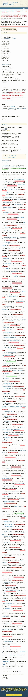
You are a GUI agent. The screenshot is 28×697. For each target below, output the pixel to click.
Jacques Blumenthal (8, 197)
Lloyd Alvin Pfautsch (8, 641)
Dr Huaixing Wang (9, 90)
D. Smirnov (14, 157)
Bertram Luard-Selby (8, 416)
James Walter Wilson (8, 619)
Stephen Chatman (7, 230)
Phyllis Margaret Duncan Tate (9, 564)
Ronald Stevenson (7, 536)
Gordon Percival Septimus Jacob (10, 352)
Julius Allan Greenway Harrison (10, 311)
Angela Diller (6, 258)
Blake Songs (16, 276)
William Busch (6, 212)
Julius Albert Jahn (7, 358)
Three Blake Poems (17, 506)
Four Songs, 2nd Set (10, 329)
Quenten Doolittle (7, 263)
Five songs (24, 516)
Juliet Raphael (6, 476)
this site (8, 691)
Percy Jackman (7, 347)
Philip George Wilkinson (8, 603)
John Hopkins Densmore (8, 247)
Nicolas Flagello (7, 279)
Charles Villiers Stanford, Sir (9, 526)
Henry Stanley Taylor (8, 569)
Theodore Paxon (7, 458)
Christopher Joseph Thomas (9, 573)
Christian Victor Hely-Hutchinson (10, 316)
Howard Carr (6, 227)
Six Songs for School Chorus (18, 370)
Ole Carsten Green (7, 306)
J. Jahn (5, 157)
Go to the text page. (7, 111)
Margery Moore (7, 444)
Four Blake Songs (17, 389)
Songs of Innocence (19, 166)
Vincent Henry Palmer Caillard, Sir (10, 220)
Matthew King (6, 373)
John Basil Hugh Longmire (9, 411)
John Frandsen (7, 294)
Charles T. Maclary (7, 426)
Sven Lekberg (6, 398)
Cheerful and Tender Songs (14, 340)
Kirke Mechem (7, 437)
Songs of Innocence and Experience (8, 166)
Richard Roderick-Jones (8, 496)
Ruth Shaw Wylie (7, 624)
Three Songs (21, 248)
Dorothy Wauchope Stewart (9, 542)
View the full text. (6, 646)
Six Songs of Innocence (8, 524)
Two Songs (24, 291)
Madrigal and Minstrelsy (6, 478)
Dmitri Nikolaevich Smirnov (9, 509)
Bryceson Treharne (7, 582)
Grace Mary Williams (8, 611)
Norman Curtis (7, 242)
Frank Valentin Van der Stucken (10, 587)
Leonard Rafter (7, 468)
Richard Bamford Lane (8, 383)
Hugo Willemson (7, 608)
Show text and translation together (9, 29)
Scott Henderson (7, 324)
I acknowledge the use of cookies (14, 694)
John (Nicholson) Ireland (8, 343)
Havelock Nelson (7, 449)
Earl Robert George (7, 299)
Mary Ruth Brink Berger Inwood (10, 337)
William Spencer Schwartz (9, 501)
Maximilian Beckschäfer (8, 182)
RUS (9, 130)
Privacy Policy (6, 690)
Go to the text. (6, 655)
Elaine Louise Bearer (8, 177)
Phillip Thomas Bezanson (8, 187)
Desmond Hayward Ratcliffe (9, 486)
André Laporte (7, 393)
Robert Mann (6, 432)
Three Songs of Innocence (7, 355)
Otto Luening (6, 421)
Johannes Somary (7, 521)
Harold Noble (6, 453)
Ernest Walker (6, 597)
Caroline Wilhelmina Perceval (9, 463)
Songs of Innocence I (12, 296)
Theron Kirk (6, 378)
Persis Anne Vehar (7, 593)
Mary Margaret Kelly (8, 368)
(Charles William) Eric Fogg (9, 289)
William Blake (6, 165)
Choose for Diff (4, 124)
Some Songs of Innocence (6, 386)
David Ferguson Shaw (8, 505)
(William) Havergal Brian (8, 207)
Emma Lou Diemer (7, 252)
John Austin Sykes (7, 559)
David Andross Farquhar (8, 274)
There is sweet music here (13, 233)
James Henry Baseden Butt (9, 215)
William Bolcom (7, 202)
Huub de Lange (7, 388)
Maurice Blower (7, 192)
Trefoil (8, 623)
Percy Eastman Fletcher (8, 284)
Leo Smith (6, 514)
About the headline (5, 160)
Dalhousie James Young (8, 633)
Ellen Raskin (6, 481)
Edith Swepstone (7, 554)
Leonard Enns (6, 268)
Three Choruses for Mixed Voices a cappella (12, 590)
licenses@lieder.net (4, 19)
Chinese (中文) (7, 661)
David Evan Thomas (8, 578)
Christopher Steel (7, 531)
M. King (9, 157)
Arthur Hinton (6, 327)
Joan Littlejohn (7, 403)
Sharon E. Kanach (7, 363)
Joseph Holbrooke (7, 332)
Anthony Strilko (7, 549)
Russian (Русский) (8, 664)
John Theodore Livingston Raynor (10, 491)
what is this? (13, 155)
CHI (7, 130)
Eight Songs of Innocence (6, 545)
